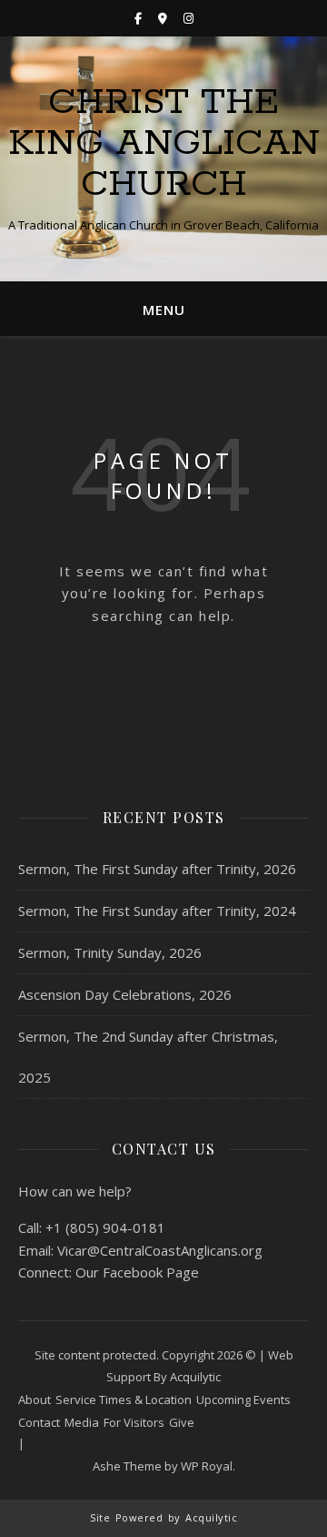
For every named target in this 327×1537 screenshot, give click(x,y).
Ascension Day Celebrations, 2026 (125, 994)
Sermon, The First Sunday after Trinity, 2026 (157, 869)
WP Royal (207, 1466)
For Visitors (134, 1422)
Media (81, 1422)
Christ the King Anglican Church (164, 143)
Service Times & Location (123, 1399)
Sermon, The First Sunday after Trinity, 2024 (157, 910)
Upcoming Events (243, 1399)
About (34, 1399)
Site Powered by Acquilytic (163, 1517)
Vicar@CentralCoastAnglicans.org (160, 1250)
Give (181, 1422)
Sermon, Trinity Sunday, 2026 (110, 952)
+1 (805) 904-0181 (105, 1227)
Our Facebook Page (137, 1272)
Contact (39, 1422)
